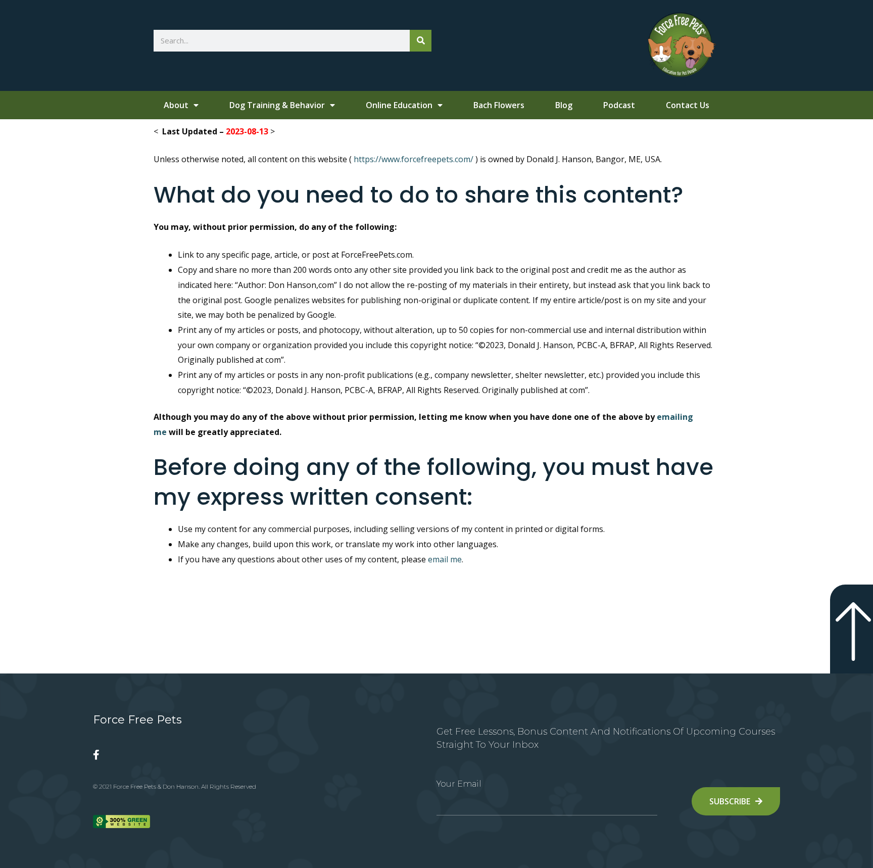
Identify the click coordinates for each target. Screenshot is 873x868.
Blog (563, 105)
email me (445, 559)
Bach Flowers (498, 105)
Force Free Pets (137, 720)
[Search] (420, 41)
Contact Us (687, 105)
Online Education (399, 105)
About (176, 105)
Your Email (459, 784)
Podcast (619, 105)
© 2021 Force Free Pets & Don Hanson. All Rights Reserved (174, 786)
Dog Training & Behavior (277, 105)
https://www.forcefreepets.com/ (412, 159)
